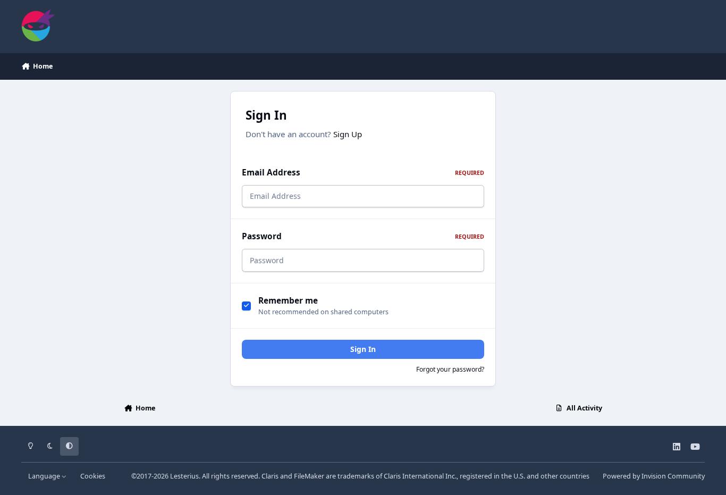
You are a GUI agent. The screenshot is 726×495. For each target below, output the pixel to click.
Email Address (363, 172)
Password (363, 236)
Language (45, 476)
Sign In (363, 349)
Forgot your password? (450, 369)
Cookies (92, 476)
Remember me (288, 300)
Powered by (654, 476)
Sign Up (347, 134)
